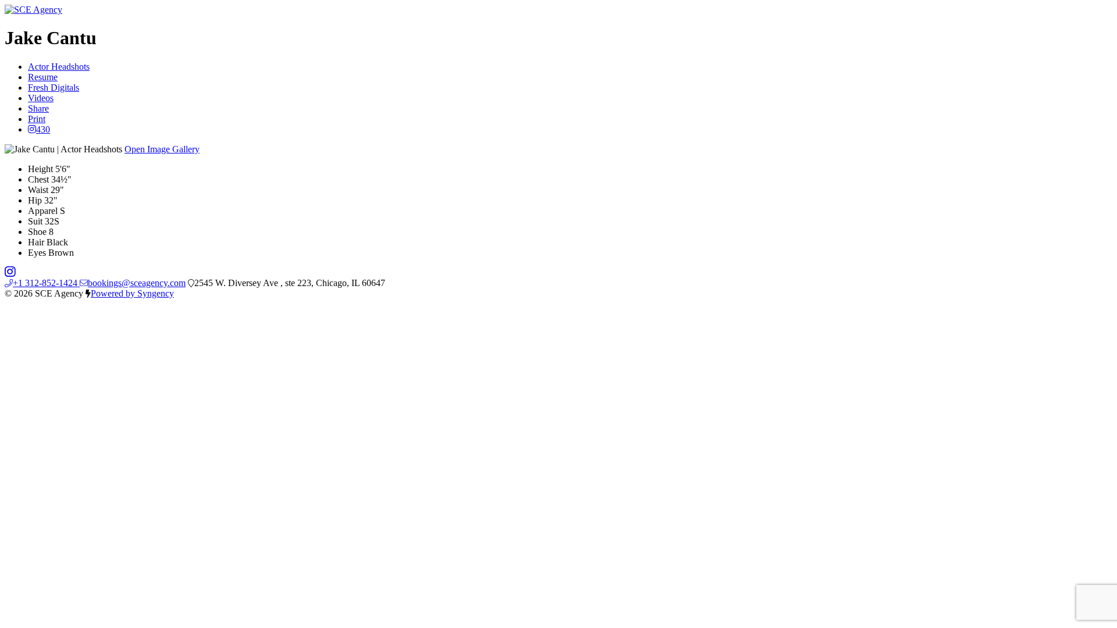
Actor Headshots (59, 67)
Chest (38, 179)
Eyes (37, 253)
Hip (35, 200)
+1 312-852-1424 (46, 283)
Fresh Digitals (53, 87)
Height (40, 169)
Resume (43, 77)
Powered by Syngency (132, 293)
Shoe (37, 232)
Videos (41, 98)
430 (43, 129)
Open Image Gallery (162, 149)
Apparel (43, 211)
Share (38, 108)
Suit (35, 221)
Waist (38, 190)
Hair (36, 242)
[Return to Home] (33, 10)
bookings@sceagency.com (137, 283)
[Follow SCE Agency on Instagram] (10, 272)
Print (36, 119)
